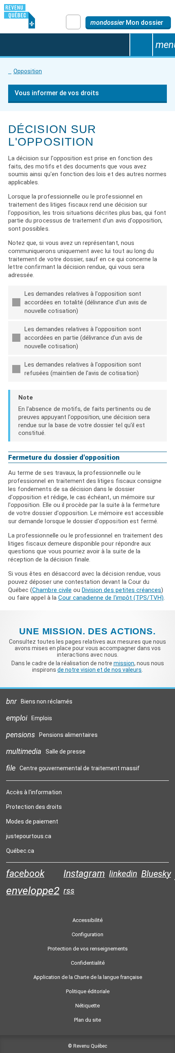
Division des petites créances (121, 590)
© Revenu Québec (87, 1046)
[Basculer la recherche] (140, 44)
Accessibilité (87, 920)
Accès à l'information (34, 792)
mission (124, 663)
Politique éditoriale (87, 991)
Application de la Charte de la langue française (87, 977)
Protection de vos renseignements (88, 949)
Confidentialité (88, 963)
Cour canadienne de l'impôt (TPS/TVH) (111, 597)
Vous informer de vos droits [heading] (57, 93)
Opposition (27, 71)
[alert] (128, 22)
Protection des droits (34, 807)
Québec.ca (20, 853)
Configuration (87, 934)
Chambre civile (52, 590)
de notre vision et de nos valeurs (99, 669)
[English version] (73, 22)
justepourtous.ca (28, 838)
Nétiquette (87, 1006)
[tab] (87, 302)
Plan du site (87, 1020)
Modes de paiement (32, 821)
